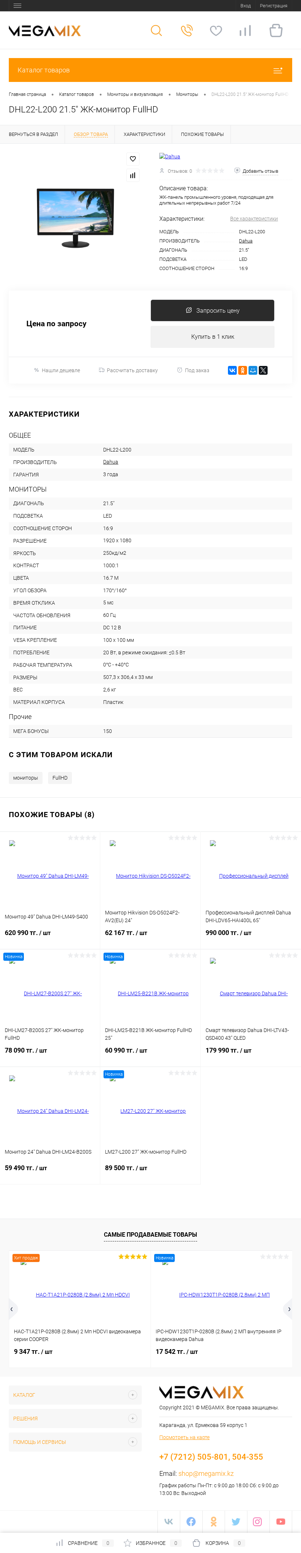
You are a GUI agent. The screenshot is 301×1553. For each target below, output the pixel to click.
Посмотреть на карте (184, 1437)
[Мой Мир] (253, 370)
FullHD (60, 778)
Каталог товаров (44, 70)
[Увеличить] (75, 217)
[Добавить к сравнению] (132, 175)
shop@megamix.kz (206, 1473)
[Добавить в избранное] (132, 159)
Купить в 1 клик (212, 336)
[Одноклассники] (242, 370)
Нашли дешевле (61, 370)
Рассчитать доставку (132, 370)
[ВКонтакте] (232, 370)
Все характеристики (254, 219)
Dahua (246, 241)
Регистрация (273, 5)
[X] (263, 370)
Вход (245, 5)
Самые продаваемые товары (150, 1234)
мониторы (25, 778)
